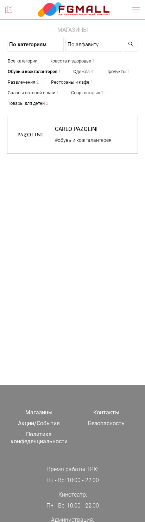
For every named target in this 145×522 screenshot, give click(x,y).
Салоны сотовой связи (33, 92)
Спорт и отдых (87, 92)
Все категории (22, 61)
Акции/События (39, 423)
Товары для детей (28, 103)
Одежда (83, 71)
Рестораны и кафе (72, 82)
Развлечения (23, 82)
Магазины (38, 412)
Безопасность (106, 423)
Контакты (106, 412)
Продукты (118, 71)
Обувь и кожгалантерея (34, 71)
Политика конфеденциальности (39, 438)
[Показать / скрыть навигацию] (136, 10)
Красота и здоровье (72, 61)
